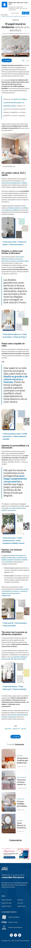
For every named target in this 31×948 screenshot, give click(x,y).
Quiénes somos (21, 906)
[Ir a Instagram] (19, 935)
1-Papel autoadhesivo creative (12, 434)
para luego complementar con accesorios (15, 478)
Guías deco (20, 899)
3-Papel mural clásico (19, 337)
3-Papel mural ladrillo (9, 625)
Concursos (20, 903)
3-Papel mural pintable (19, 689)
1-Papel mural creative (9, 242)
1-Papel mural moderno (10, 686)
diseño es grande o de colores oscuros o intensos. (16, 379)
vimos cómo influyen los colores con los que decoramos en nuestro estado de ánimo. (15, 259)
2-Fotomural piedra (20, 623)
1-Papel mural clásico (9, 538)
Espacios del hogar (7, 903)
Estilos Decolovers (7, 906)
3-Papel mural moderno (16, 244)
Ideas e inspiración (7, 899)
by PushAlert (5, 14)
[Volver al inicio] (5, 869)
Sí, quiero (25, 13)
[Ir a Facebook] (15, 935)
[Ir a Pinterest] (11, 935)
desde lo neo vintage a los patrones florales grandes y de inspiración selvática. (15, 102)
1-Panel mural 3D (8, 623)
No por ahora (15, 13)
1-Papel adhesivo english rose (12, 334)
